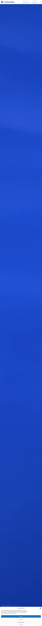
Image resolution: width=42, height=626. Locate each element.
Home (3, 605)
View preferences (21, 622)
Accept (21, 616)
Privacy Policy (21, 624)
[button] (40, 608)
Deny (21, 619)
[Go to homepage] (8, 2)
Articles (7, 605)
